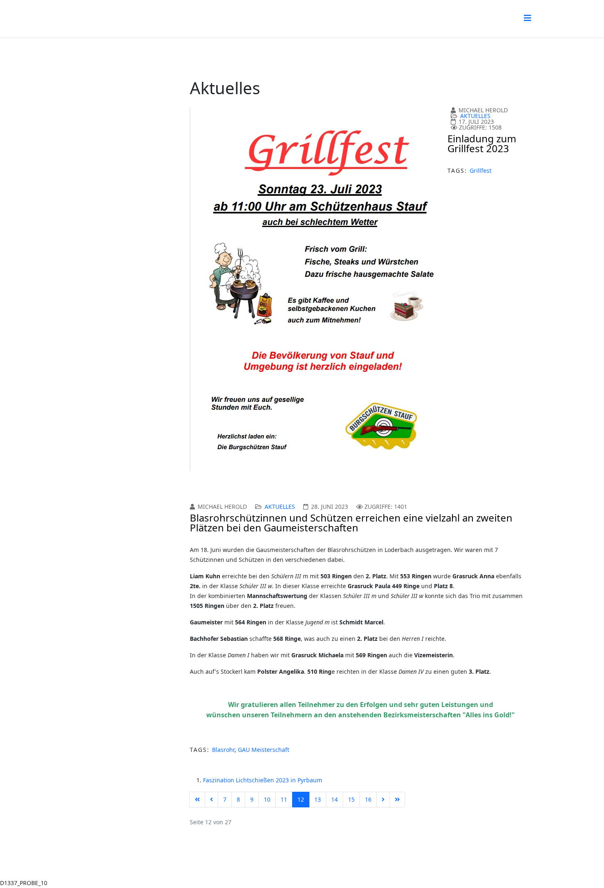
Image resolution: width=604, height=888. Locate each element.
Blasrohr (223, 750)
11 (284, 799)
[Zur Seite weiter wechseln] (383, 799)
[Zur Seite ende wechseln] (397, 799)
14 (334, 799)
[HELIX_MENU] (527, 18)
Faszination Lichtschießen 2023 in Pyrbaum (262, 780)
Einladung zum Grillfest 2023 (481, 143)
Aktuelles (475, 116)
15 (351, 799)
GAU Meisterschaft (263, 750)
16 (368, 799)
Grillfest (480, 170)
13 (317, 799)
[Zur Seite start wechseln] (197, 799)
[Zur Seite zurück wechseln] (211, 799)
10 (267, 799)
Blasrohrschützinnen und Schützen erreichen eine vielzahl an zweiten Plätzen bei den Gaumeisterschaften (351, 522)
